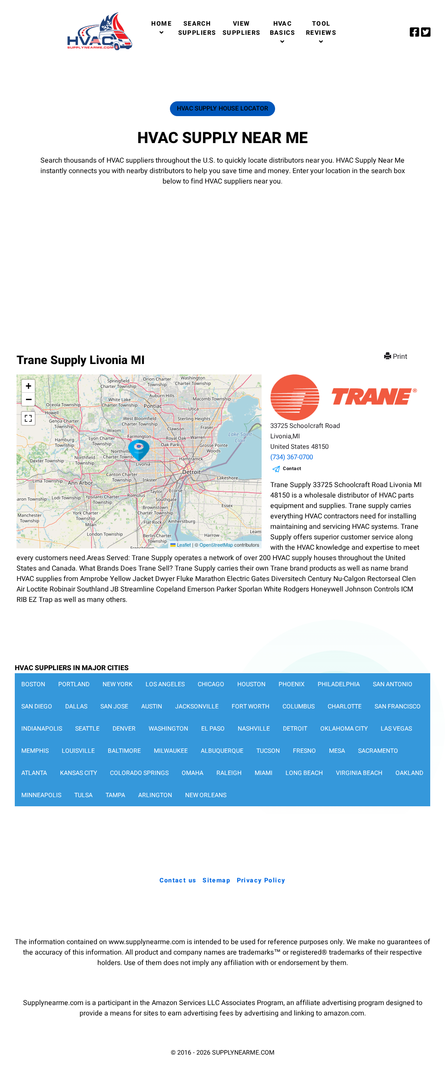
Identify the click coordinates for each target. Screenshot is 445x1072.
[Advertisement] (222, 261)
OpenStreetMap (216, 544)
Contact (292, 468)
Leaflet (183, 544)
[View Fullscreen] (28, 418)
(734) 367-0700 (291, 457)
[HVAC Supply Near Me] (98, 50)
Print (400, 356)
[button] (139, 450)
